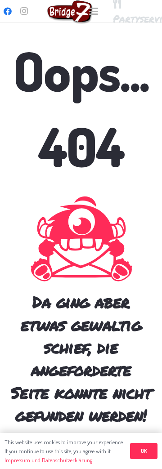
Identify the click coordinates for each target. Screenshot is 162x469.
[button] (94, 11)
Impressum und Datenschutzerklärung (48, 460)
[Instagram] (24, 11)
